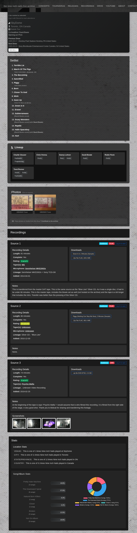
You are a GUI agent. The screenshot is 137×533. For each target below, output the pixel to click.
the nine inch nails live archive (19, 6)
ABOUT (121, 6)
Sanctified (18, 79)
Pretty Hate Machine (32, 482)
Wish (16, 96)
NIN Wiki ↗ (13, 50)
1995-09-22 (12, 46)
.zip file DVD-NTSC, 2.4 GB (82, 373)
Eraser (18, 110)
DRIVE (100, 6)
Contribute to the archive (49, 221)
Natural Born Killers (32, 496)
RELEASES (73, 6)
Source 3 (15, 362)
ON (20, 26)
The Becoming (20, 75)
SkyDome (16, 22)
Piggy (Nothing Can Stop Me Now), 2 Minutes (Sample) (91, 316)
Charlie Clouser (20, 155)
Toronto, (15, 26)
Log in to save (121, 243)
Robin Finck (110, 155)
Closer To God (20, 92)
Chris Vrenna (41, 155)
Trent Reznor (19, 169)
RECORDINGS (87, 6)
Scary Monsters (22, 120)
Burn (16, 88)
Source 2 (15, 306)
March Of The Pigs (22, 69)
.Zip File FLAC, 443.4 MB (81, 258)
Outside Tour (15, 29)
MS (23, 265)
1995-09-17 (12, 41)
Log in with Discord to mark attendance (21, 18)
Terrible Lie (19, 65)
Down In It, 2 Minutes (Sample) (83, 254)
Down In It (19, 106)
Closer (32, 504)
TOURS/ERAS (58, 6)
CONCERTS (44, 6)
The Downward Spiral (32, 489)
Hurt (17, 136)
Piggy (16, 83)
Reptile (18, 126)
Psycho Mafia (28, 384)
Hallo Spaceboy (22, 130)
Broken (32, 511)
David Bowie (38, 122)
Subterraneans (21, 113)
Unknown (26, 327)
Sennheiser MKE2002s (35, 268)
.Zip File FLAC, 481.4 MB (81, 320)
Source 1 (15, 243)
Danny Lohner (65, 155)
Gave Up (18, 100)
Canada (27, 26)
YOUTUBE (110, 6)
